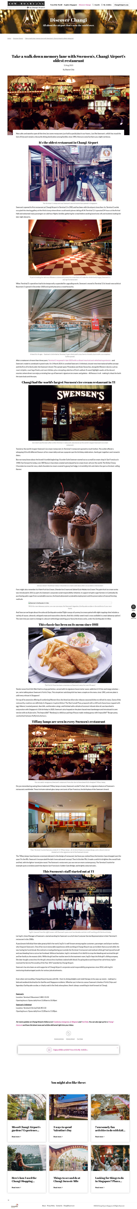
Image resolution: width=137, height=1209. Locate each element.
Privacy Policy (51, 1205)
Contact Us (59, 1205)
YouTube (85, 1022)
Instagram (65, 1022)
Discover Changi (18, 38)
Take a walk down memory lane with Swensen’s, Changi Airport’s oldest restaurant (49, 38)
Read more (16, 1137)
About (44, 1205)
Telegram (74, 1022)
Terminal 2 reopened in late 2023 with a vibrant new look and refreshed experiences (79, 360)
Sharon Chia (69, 70)
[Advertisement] (68, 47)
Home (9, 38)
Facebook (56, 1022)
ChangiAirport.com (69, 1205)
